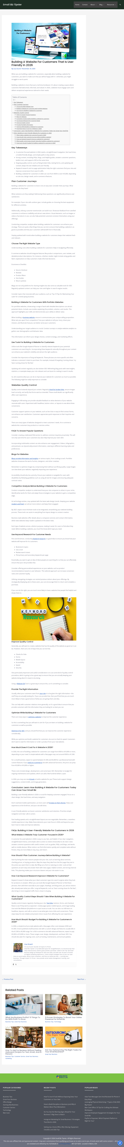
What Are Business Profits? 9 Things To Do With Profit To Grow (22, 1018)
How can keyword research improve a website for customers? (33, 139)
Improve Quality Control (23, 123)
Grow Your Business (21, 1022)
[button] (120, 4)
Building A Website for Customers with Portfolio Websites (32, 108)
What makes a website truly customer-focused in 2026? (31, 135)
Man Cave (6, 1113)
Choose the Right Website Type (25, 106)
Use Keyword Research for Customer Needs (28, 121)
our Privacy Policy (65, 1144)
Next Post (81, 979)
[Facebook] (13, 964)
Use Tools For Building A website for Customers (29, 110)
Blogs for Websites (22, 117)
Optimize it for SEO (18, 731)
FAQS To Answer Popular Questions (26, 115)
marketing (8, 1058)
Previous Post (7, 979)
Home (77, 5)
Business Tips (9, 1022)
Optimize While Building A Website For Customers (30, 127)
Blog (100, 5)
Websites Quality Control (21, 113)
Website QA (21, 684)
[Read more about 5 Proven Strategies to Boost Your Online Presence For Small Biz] (64, 1004)
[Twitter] (16, 964)
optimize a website (34, 717)
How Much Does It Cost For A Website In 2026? (29, 128)
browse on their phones (57, 803)
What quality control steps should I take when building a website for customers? (38, 141)
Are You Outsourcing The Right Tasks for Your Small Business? (63, 1051)
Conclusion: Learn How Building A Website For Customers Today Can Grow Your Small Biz (41, 131)
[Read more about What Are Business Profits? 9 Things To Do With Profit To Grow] (24, 1004)
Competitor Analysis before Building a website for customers (33, 119)
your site (43, 693)
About (93, 5)
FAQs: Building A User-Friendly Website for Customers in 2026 (33, 133)
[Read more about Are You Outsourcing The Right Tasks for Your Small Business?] (64, 1037)
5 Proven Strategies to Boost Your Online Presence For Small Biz (63, 1018)
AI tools (31, 779)
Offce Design (7, 1102)
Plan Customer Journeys (21, 104)
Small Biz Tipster (12, 4)
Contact (85, 5)
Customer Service (20, 1056)
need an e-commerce (35, 763)
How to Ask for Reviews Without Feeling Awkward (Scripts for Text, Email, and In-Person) (23, 1052)
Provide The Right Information (25, 125)
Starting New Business (10, 1105)
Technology (57, 1022)
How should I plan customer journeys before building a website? (34, 137)
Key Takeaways (18, 102)
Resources (110, 5)
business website (29, 317)
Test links (50, 903)
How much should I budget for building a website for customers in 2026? (36, 143)
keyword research (39, 539)
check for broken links (56, 390)
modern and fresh (18, 504)
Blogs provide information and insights (25, 459)
